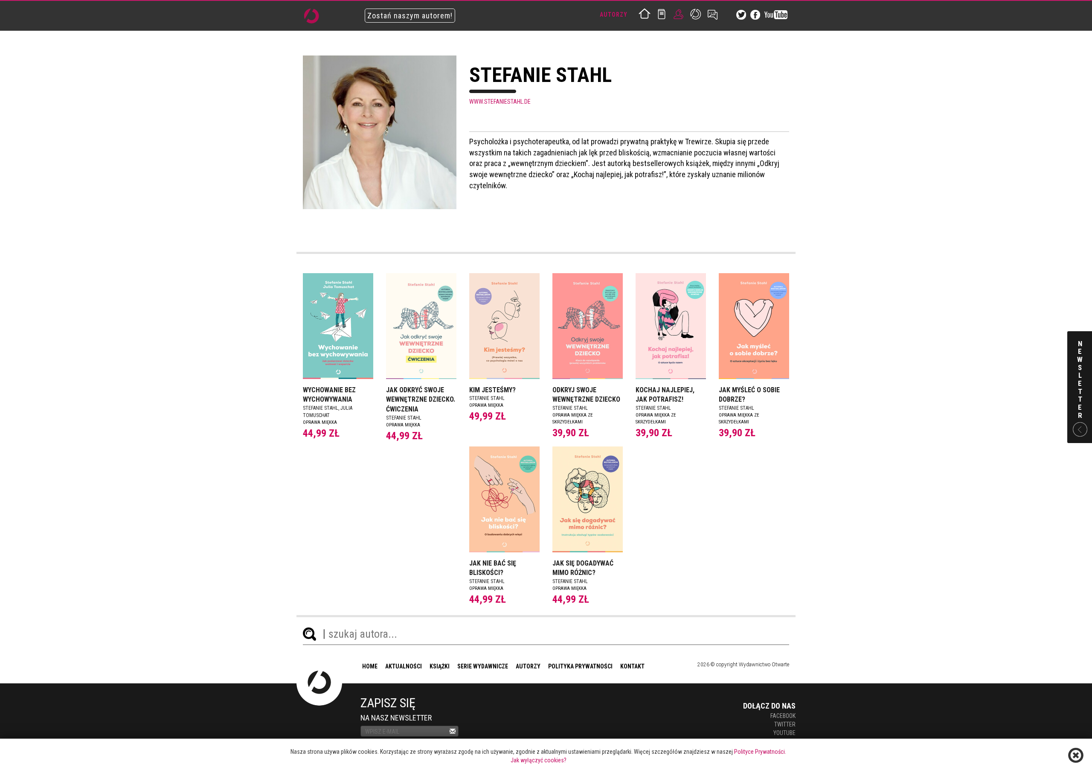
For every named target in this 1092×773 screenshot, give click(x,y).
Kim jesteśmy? (492, 390)
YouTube (784, 732)
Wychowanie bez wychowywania (329, 395)
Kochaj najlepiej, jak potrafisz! (665, 395)
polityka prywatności (580, 666)
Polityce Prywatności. (760, 751)
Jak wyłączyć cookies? (538, 760)
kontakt (632, 666)
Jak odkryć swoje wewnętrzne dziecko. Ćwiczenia (420, 400)
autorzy (528, 666)
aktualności (403, 666)
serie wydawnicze (482, 666)
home (370, 666)
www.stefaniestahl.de (500, 101)
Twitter (785, 724)
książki (440, 666)
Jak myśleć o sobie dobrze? (749, 395)
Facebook (783, 715)
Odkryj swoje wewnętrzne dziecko (586, 395)
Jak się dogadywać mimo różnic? (582, 568)
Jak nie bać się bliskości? (492, 568)
